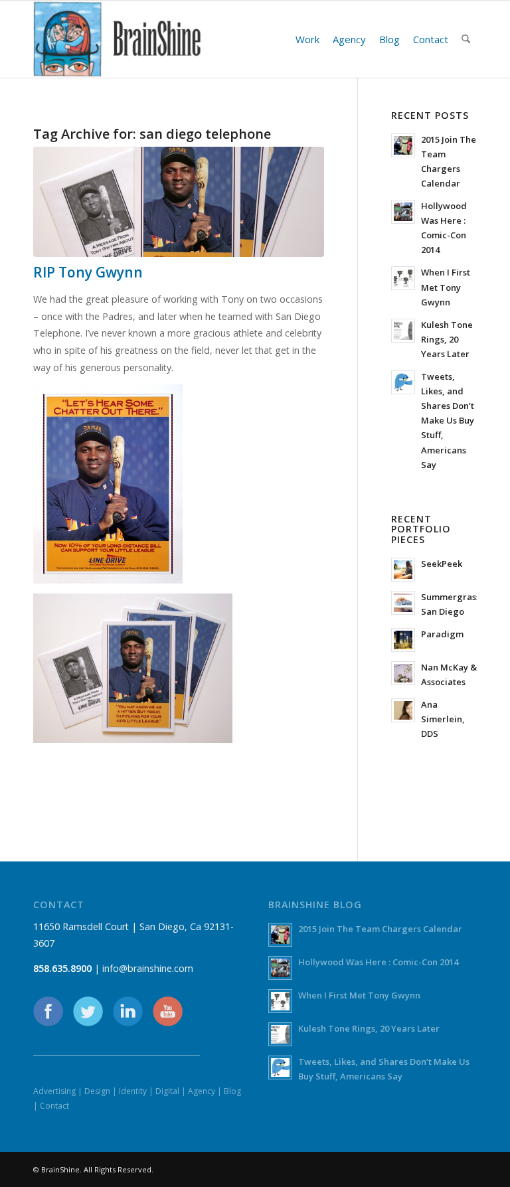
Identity (133, 1091)
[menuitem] (307, 39)
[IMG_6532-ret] (178, 202)
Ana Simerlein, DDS (443, 719)
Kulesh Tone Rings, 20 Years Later (447, 339)
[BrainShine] (117, 39)
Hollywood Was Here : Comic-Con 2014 (378, 962)
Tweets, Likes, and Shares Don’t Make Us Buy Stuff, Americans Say (447, 420)
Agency (201, 1091)
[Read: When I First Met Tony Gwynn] (403, 278)
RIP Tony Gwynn (88, 272)
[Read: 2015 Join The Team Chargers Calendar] (403, 145)
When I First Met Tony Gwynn (445, 286)
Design (97, 1091)
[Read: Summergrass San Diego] (403, 603)
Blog (232, 1091)
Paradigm (442, 634)
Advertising (54, 1091)
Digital (167, 1091)
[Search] (466, 39)
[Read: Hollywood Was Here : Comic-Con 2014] (403, 212)
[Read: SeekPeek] (403, 570)
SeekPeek (441, 564)
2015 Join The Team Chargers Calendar (380, 929)
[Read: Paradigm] (403, 640)
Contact (54, 1105)
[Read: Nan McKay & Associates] (403, 673)
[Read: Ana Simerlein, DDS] (403, 710)
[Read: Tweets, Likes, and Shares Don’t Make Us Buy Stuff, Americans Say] (403, 382)
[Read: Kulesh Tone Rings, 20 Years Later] (403, 331)
